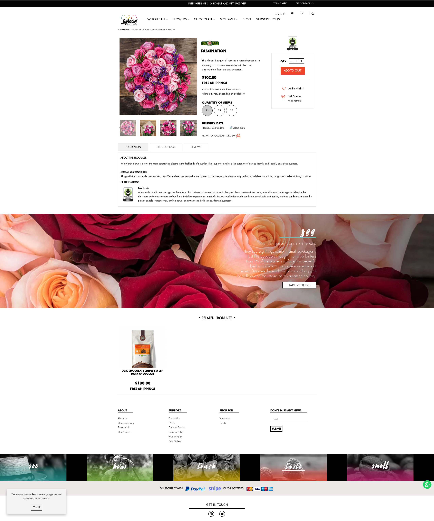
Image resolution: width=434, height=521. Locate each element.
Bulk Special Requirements (295, 98)
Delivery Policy (176, 432)
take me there (299, 285)
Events (223, 423)
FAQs (171, 423)
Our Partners (124, 432)
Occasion (144, 30)
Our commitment (126, 423)
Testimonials (280, 3)
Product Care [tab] (166, 147)
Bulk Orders (175, 441)
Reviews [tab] (196, 147)
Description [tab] (133, 147)
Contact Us (306, 3)
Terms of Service (177, 427)
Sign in (280, 13)
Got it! (36, 507)
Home (134, 30)
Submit (276, 428)
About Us (122, 418)
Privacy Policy (175, 436)
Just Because (156, 30)
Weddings (225, 418)
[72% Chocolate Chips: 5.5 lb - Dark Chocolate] (143, 349)
